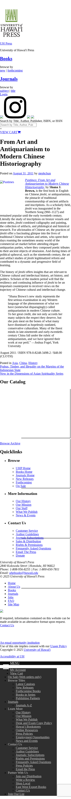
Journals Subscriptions (30, 537)
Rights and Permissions (30, 758)
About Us (14, 586)
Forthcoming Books (28, 691)
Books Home (24, 471)
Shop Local (23, 783)
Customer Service (27, 530)
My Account (18, 669)
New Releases (25, 479)
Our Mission (23, 504)
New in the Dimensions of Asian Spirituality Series (31, 373)
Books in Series (25, 694)
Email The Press (26, 552)
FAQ (11, 601)
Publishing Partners (28, 698)
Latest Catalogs (25, 684)
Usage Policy (58, 646)
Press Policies (24, 733)
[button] (5, 667)
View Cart (16, 673)
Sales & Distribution (28, 541)
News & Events (26, 515)
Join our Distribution (28, 776)
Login (3, 94)
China (23, 363)
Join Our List (16, 794)
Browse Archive (10, 443)
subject (4, 90)
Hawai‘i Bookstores (28, 726)
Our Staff (21, 508)
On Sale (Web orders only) (24, 677)
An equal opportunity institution (20, 642)
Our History (23, 501)
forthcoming (15, 70)
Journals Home (25, 475)
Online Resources (27, 730)
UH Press (6, 43)
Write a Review (25, 779)
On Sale (21, 486)
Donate (20, 555)
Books (6, 58)
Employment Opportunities (33, 737)
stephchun (44, 173)
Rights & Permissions (29, 545)
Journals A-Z (24, 705)
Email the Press (25, 769)
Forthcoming (24, 482)
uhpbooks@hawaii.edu (23, 573)
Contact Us (7, 625)
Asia (15, 363)
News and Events (27, 740)
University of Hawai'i (37, 649)
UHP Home (23, 468)
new (2, 70)
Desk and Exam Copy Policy (34, 723)
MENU (15, 663)
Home (12, 583)
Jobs (10, 597)
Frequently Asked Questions (33, 548)
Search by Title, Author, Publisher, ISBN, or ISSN (31, 121)
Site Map (13, 604)
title (13, 90)
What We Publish (26, 511)
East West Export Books (31, 787)
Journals (9, 78)
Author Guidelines (27, 534)
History (33, 363)
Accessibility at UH (12, 656)
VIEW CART (9, 132)
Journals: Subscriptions (30, 755)
